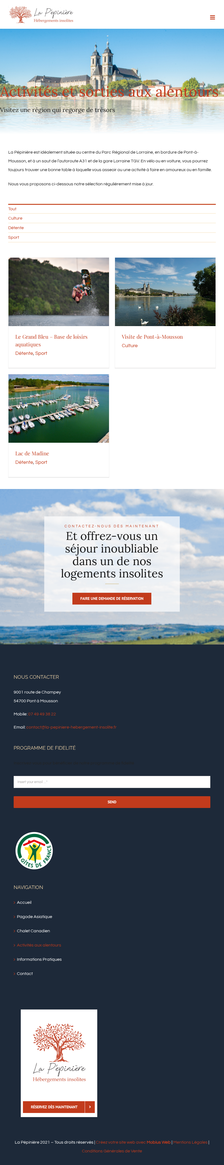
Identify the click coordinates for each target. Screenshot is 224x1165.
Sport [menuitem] (13, 237)
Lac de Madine (32, 453)
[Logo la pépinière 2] (59, 1025)
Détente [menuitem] (16, 228)
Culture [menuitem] (15, 218)
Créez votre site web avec (133, 1142)
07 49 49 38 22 (42, 714)
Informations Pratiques (39, 959)
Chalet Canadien (33, 931)
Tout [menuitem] (12, 209)
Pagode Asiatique (34, 916)
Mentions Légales (190, 1142)
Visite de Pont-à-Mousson (152, 336)
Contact (25, 973)
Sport (41, 353)
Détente (24, 353)
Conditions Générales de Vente (112, 1151)
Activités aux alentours (39, 945)
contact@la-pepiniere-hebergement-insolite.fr (71, 727)
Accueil (24, 902)
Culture (130, 345)
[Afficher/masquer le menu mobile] (213, 17)
